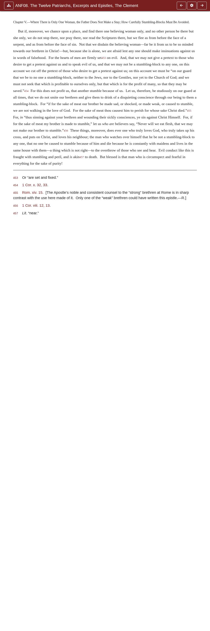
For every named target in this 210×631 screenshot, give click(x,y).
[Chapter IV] (181, 5)
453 (104, 58)
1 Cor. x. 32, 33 (34, 185)
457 (82, 157)
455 (189, 110)
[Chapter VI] (202, 5)
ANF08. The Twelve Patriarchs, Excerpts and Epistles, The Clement (76, 5)
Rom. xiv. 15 (32, 192)
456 (66, 130)
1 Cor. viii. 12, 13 (36, 205)
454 (26, 91)
